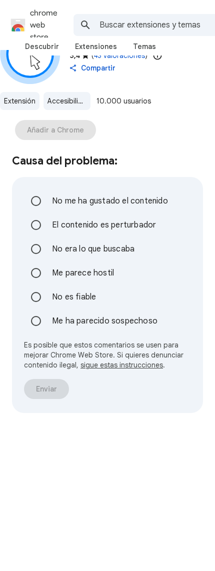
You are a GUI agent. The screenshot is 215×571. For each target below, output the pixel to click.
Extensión (20, 101)
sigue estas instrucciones (121, 365)
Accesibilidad (69, 101)
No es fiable (74, 297)
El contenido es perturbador (104, 225)
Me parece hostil (83, 273)
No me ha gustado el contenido (110, 201)
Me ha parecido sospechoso (105, 321)
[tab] (42, 47)
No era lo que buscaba (93, 249)
